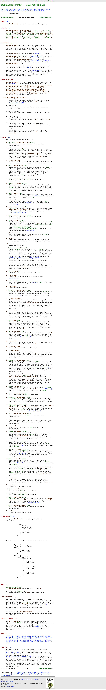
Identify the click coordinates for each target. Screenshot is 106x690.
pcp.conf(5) (44, 605)
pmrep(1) (38, 53)
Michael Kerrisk (26, 679)
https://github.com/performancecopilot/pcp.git (22, 656)
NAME (3, 9)
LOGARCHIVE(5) (24, 641)
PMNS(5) (8, 643)
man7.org (3, 0)
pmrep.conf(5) (37, 56)
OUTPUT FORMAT (45, 9)
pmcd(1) (34, 282)
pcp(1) (23, 636)
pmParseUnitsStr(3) (19, 212)
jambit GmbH (10, 686)
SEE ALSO (34, 10)
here (8, 684)
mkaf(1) (15, 204)
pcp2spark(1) (19, 637)
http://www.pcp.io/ (12, 652)
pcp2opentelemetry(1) (6, 674)
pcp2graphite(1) (32, 636)
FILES (2, 10)
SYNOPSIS (8, 9)
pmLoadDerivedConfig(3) (17, 257)
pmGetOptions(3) (37, 70)
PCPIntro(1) (38, 196)
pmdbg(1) (38, 626)
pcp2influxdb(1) (45, 636)
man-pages (12, 0)
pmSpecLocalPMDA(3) (25, 337)
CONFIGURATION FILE (27, 9)
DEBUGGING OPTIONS (24, 10)
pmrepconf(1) (9, 675)
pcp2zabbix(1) (47, 637)
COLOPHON (41, 10)
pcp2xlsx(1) (29, 637)
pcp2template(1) (24, 674)
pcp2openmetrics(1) (45, 672)
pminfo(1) (15, 639)
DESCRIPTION (16, 9)
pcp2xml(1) (38, 637)
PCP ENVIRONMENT (11, 10)
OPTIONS (37, 9)
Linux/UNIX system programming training (43, 0)
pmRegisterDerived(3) (36, 257)
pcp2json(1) (10, 637)
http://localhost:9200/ (16, 103)
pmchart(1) (28, 202)
